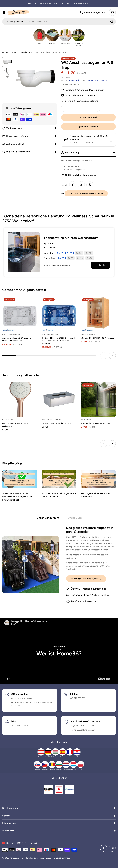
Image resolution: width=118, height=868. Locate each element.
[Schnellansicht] (33, 302)
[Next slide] (112, 355)
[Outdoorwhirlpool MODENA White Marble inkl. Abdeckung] (19, 314)
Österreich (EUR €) (14, 843)
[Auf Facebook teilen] (72, 184)
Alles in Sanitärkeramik (22, 52)
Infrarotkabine (88, 335)
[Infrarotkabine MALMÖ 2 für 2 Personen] (98, 314)
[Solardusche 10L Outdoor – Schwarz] (98, 399)
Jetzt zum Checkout (88, 126)
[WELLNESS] (52, 35)
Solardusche (87, 420)
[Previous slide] (103, 355)
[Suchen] (111, 21)
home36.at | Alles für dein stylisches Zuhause (31, 857)
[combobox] (59, 21)
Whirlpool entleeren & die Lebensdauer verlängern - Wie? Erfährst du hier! (18, 496)
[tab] (47, 518)
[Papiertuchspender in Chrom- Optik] (59, 399)
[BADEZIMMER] (65, 35)
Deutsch (33, 843)
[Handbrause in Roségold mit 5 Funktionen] (19, 399)
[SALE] (39, 35)
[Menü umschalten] (4, 12)
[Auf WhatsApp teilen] (81, 184)
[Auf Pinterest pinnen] (89, 184)
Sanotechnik (73, 80)
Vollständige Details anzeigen (57, 265)
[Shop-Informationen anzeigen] (111, 139)
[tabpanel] (59, 564)
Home (5, 52)
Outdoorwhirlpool (11, 335)
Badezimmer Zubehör (97, 80)
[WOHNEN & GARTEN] (78, 35)
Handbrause (8, 420)
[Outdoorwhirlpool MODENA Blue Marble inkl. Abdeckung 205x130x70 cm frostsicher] (59, 314)
